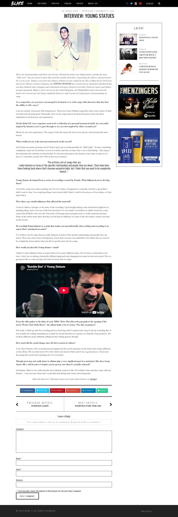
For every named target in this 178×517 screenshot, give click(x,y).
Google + (73, 390)
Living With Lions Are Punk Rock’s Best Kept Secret (148, 55)
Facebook (28, 390)
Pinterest (58, 390)
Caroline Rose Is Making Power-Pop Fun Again (148, 69)
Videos (79, 3)
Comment (20, 429)
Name (19, 458)
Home (30, 3)
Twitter (93, 379)
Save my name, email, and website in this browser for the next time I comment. (49, 490)
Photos (55, 3)
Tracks (68, 3)
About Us (93, 3)
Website (19, 480)
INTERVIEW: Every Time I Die (88, 404)
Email (102, 390)
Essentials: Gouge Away (148, 38)
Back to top (146, 511)
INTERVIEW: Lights (40, 404)
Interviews (143, 63)
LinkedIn (89, 390)
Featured (142, 34)
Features (42, 3)
